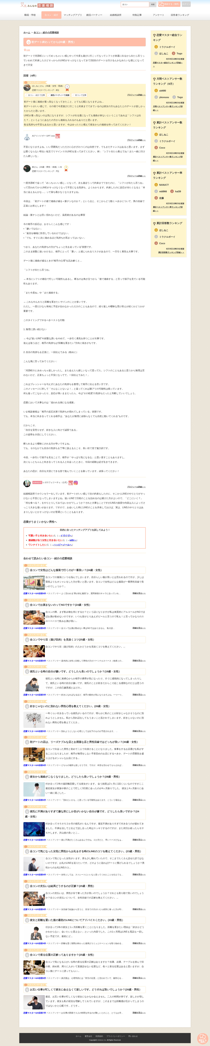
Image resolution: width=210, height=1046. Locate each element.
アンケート (158, 15)
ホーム (78, 1036)
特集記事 (137, 15)
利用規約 (99, 1036)
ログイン (186, 4)
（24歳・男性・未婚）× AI (48, 167)
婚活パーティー (94, 15)
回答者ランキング (180, 15)
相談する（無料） (172, 4)
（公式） (51, 482)
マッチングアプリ (73, 15)
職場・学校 (30, 15)
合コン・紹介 (51, 15)
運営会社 (88, 1036)
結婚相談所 (115, 15)
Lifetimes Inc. (102, 1040)
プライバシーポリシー (115, 1036)
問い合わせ (133, 1036)
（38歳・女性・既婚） (48, 86)
